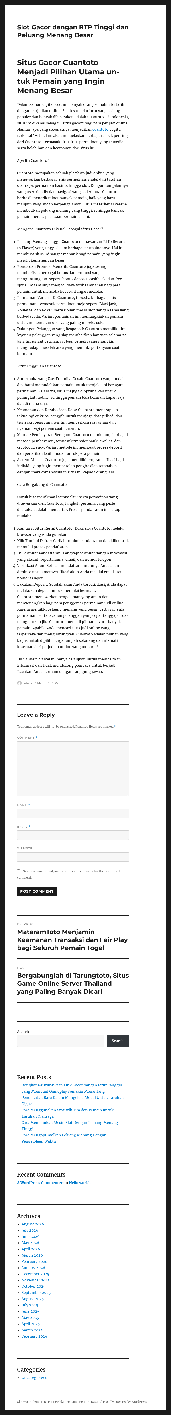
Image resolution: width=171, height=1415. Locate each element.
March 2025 (32, 1330)
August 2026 (33, 1224)
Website (24, 848)
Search (23, 1031)
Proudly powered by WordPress (125, 1402)
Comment (27, 737)
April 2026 (31, 1249)
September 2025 (36, 1292)
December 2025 (35, 1274)
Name (23, 805)
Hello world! (80, 1182)
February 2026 (34, 1261)
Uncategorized (34, 1377)
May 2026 (30, 1242)
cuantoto (100, 129)
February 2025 (34, 1336)
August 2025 (33, 1299)
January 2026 (33, 1267)
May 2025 (30, 1317)
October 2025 (33, 1286)
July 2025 (30, 1305)
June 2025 (30, 1311)
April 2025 (31, 1324)
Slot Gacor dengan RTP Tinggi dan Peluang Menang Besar (72, 31)
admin (28, 683)
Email (24, 826)
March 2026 (32, 1255)
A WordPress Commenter (40, 1182)
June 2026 (31, 1236)
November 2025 (36, 1280)
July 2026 (30, 1230)
